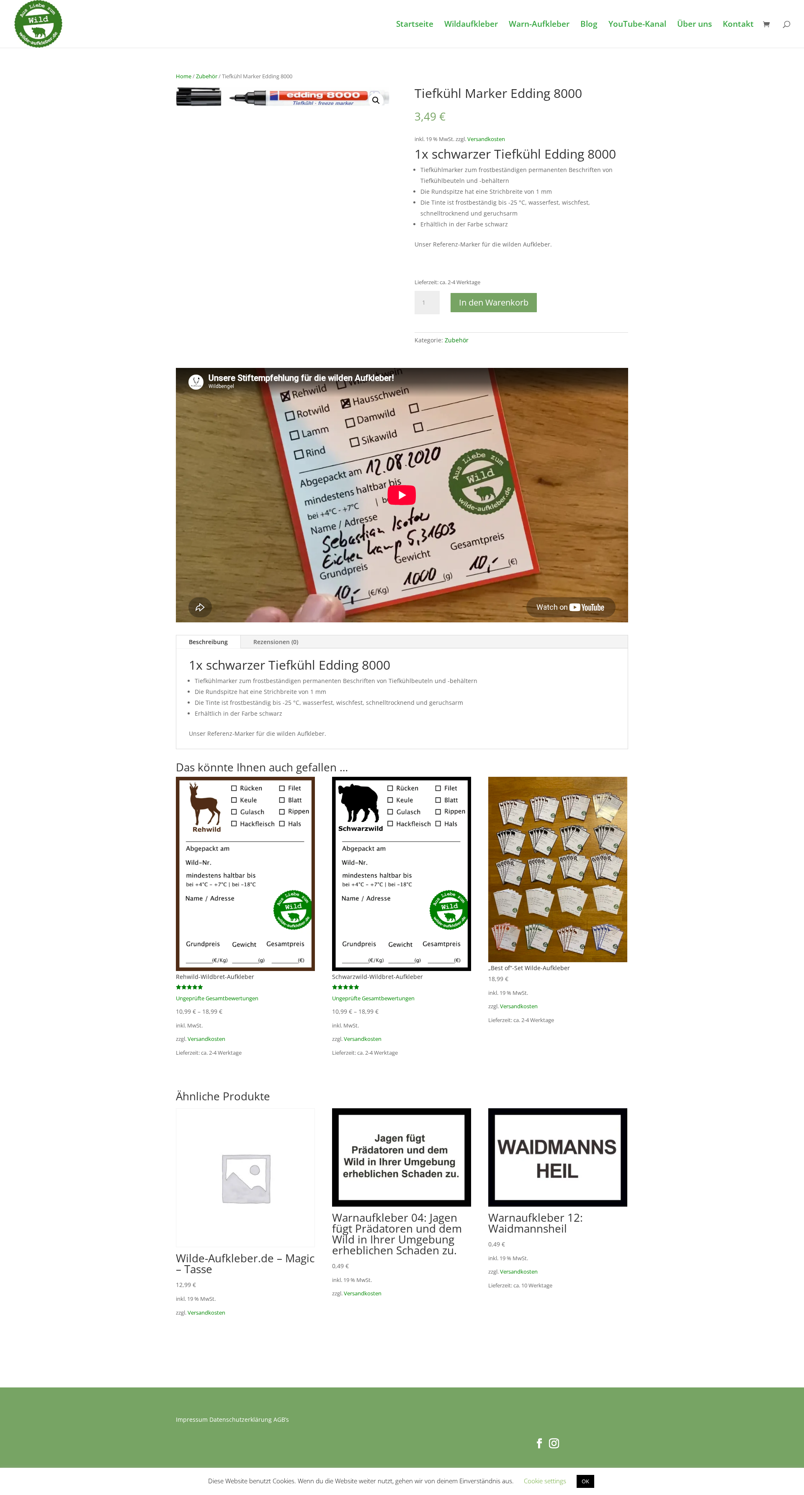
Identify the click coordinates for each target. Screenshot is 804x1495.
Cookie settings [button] (545, 1481)
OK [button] (585, 1481)
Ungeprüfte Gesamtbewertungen (217, 998)
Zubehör (206, 76)
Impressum (192, 1419)
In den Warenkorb (493, 302)
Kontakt (738, 25)
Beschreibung (208, 642)
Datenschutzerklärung (240, 1419)
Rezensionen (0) (275, 642)
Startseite (414, 25)
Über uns (694, 25)
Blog (589, 25)
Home (183, 76)
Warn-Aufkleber (539, 25)
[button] (376, 100)
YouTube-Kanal (637, 25)
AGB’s (281, 1419)
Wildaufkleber (471, 25)
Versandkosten (486, 139)
